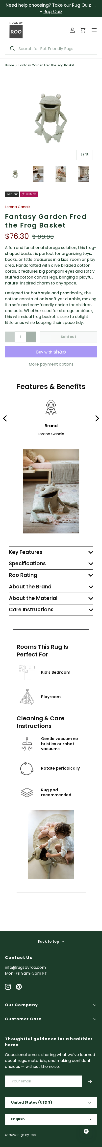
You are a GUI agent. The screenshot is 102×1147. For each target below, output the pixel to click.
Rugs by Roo (26, 1135)
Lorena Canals (17, 206)
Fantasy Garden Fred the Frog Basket (46, 65)
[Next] (96, 418)
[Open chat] (86, 1131)
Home (9, 65)
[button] (83, 30)
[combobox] (51, 48)
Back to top (48, 941)
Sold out (68, 336)
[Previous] (5, 418)
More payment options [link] (51, 364)
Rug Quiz (53, 12)
